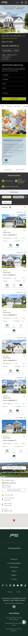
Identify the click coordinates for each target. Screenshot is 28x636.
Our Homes (17, 106)
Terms (18, 592)
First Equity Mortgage (14, 563)
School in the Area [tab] (20, 169)
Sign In (17, 2)
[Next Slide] (18, 31)
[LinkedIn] (21, 585)
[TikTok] (25, 585)
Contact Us (14, 559)
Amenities (9, 106)
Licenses (14, 579)
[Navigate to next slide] (24, 221)
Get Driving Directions (14, 490)
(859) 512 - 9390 (8, 511)
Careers (14, 571)
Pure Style (17, 247)
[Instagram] (10, 585)
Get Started (14, 99)
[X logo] (6, 585)
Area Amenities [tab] (7, 169)
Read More (6, 156)
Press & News (14, 567)
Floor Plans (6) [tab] (6, 197)
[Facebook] (3, 585)
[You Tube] (18, 585)
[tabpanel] (14, 181)
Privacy (10, 592)
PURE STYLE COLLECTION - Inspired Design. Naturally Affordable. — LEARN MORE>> (14, 7)
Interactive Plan (10, 247)
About (2, 106)
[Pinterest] (14, 585)
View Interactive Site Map (14, 468)
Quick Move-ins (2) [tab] (18, 197)
